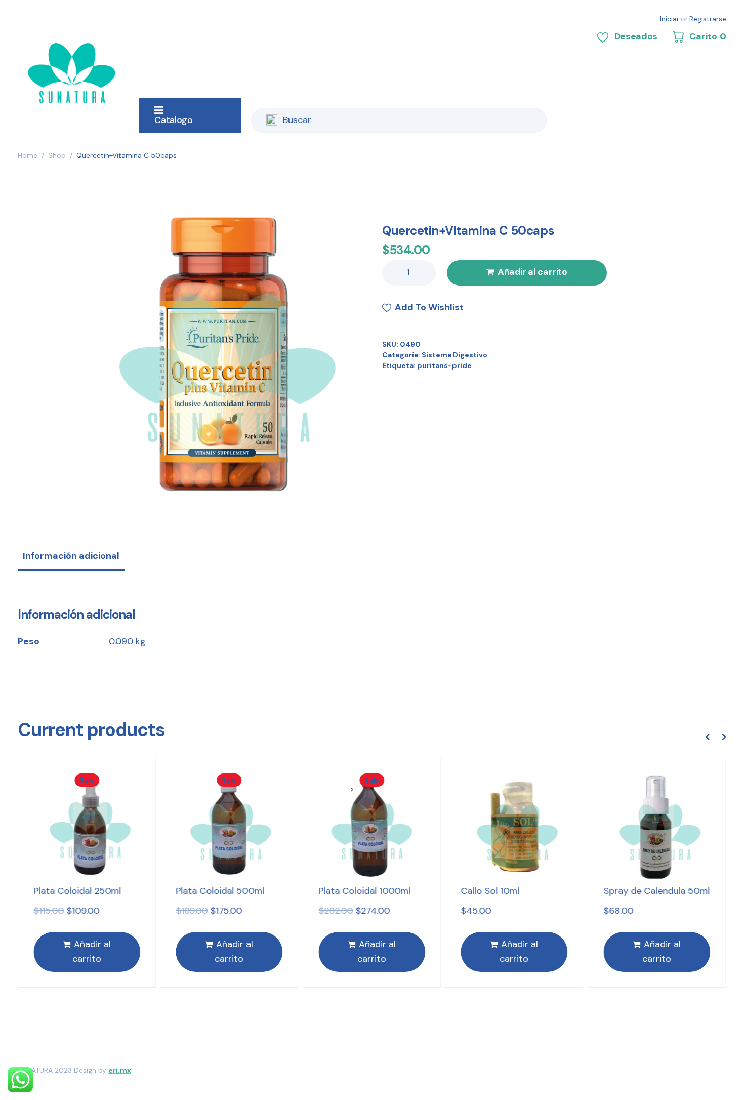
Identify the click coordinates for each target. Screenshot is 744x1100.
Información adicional (71, 556)
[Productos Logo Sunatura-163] (219, 353)
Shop (57, 155)
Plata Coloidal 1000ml (364, 891)
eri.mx (119, 1070)
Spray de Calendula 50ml (656, 891)
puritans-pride (444, 365)
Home (27, 155)
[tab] (71, 559)
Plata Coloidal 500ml (220, 891)
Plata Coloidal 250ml (77, 891)
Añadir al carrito (532, 272)
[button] (707, 736)
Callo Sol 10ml (490, 891)
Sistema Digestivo (454, 354)
